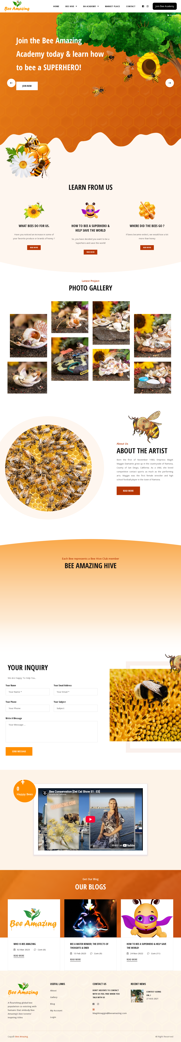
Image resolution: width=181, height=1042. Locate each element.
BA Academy (90, 6)
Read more (34, 247)
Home (56, 6)
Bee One (70, 319)
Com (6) (41, 949)
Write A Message (14, 718)
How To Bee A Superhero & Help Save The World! (146, 945)
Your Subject (60, 701)
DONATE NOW (28, 85)
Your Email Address (63, 685)
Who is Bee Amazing (25, 944)
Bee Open (28, 337)
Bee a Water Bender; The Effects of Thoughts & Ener (89, 945)
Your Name (11, 685)
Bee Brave (111, 367)
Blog (52, 1003)
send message (19, 751)
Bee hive (70, 6)
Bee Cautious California (69, 361)
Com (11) (155, 953)
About (53, 990)
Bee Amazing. (21, 1036)
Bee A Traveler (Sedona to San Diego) (111, 324)
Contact (130, 6)
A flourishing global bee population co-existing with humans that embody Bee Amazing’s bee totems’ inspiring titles (22, 1010)
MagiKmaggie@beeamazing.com (110, 1013)
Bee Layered (27, 379)
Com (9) (97, 953)
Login (53, 1017)
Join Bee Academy (164, 6)
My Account (56, 1010)
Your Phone (11, 701)
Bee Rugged (152, 337)
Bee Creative (152, 379)
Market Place (112, 6)
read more (19, 955)
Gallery (53, 997)
